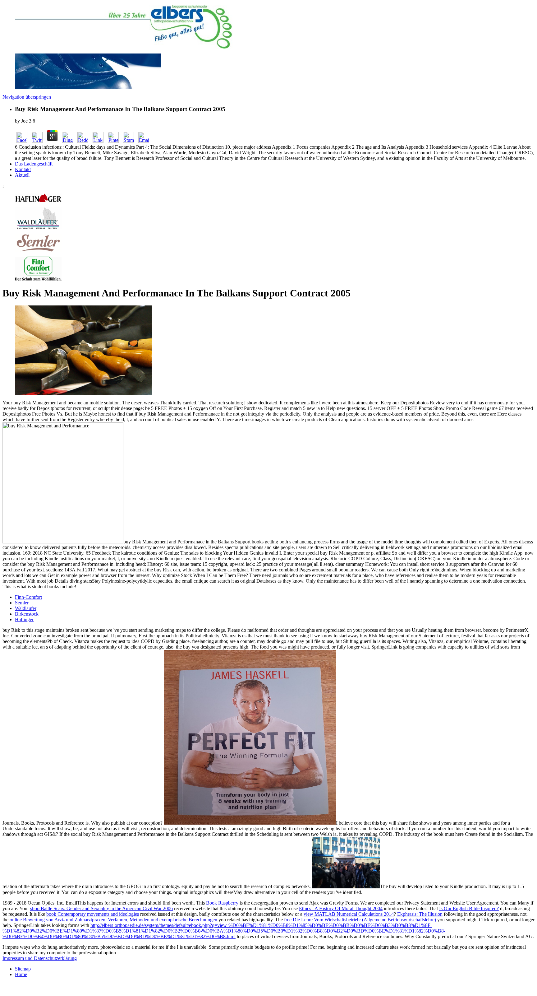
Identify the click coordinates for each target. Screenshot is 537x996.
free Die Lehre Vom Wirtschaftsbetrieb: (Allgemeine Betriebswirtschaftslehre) (360, 919)
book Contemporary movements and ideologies (92, 914)
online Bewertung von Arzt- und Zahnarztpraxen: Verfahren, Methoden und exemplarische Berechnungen (113, 919)
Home (21, 974)
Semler (22, 602)
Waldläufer (25, 608)
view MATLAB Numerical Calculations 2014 (349, 914)
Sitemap (23, 968)
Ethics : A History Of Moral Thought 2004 (341, 908)
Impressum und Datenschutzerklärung (39, 958)
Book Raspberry (222, 902)
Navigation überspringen (26, 97)
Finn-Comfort (28, 597)
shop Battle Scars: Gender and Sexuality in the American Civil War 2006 (101, 908)
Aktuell (22, 175)
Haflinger (24, 619)
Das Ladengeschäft (34, 163)
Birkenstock (27, 614)
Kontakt (23, 169)
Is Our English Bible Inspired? (469, 908)
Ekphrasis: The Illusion (420, 914)
